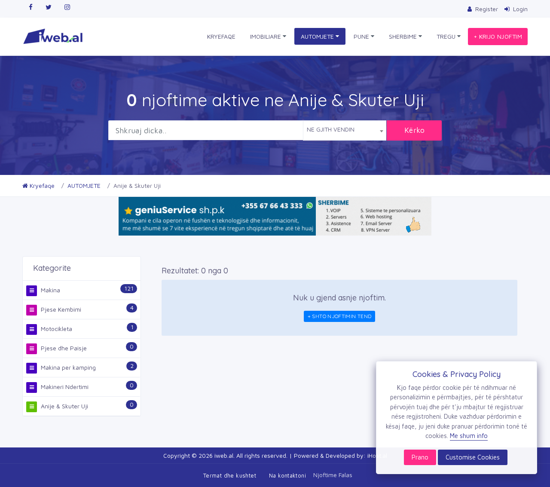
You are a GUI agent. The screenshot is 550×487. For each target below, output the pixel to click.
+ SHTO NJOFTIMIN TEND (340, 316)
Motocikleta (55, 328)
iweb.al (223, 455)
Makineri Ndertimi (64, 386)
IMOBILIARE (266, 36)
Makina (49, 290)
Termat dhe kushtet (229, 475)
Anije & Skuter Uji (63, 406)
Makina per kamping (67, 367)
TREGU (447, 36)
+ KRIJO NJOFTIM (498, 36)
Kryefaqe (41, 185)
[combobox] (344, 130)
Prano (420, 457)
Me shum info (469, 435)
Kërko (414, 130)
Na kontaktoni (287, 475)
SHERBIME (404, 36)
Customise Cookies (473, 457)
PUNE (362, 36)
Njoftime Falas (332, 474)
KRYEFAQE (221, 36)
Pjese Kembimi (60, 309)
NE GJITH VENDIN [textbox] (330, 129)
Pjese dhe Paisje (63, 348)
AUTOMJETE (318, 36)
